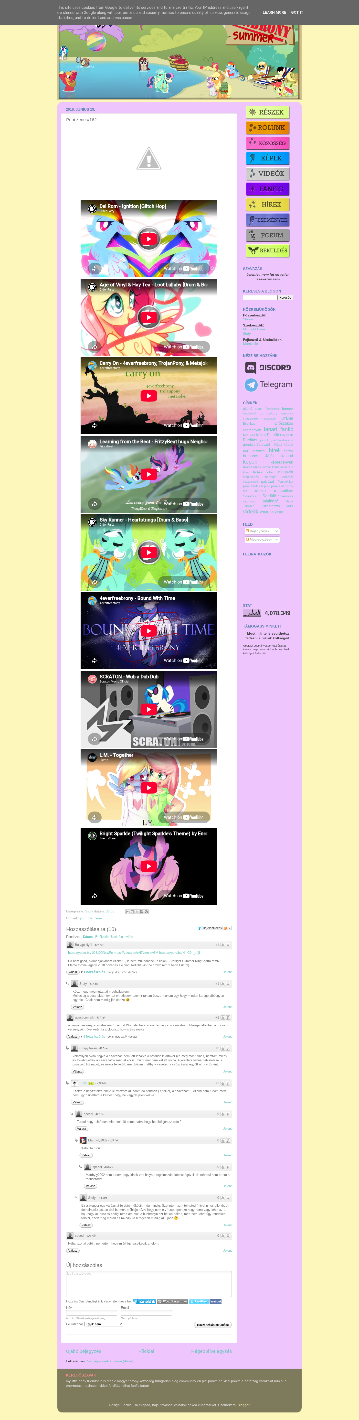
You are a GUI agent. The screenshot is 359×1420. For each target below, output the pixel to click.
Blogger (243, 1405)
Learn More (274, 12)
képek (250, 462)
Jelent (227, 972)
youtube (86, 918)
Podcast (257, 486)
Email (125, 1308)
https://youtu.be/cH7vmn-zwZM (136, 952)
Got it (297, 12)
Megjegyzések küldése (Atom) (110, 1361)
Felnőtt (273, 435)
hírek (275, 450)
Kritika (258, 472)
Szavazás (285, 496)
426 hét (108, 1167)
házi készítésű (254, 451)
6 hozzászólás (95, 1036)
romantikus (283, 490)
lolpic (270, 472)
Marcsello (250, 344)
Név (69, 1308)
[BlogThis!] (132, 911)
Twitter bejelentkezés (199, 1301)
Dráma (287, 418)
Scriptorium (252, 496)
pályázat (267, 481)
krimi (246, 472)
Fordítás (250, 440)
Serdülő (269, 496)
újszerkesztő (270, 506)
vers (289, 506)
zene (98, 918)
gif (266, 440)
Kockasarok (252, 467)
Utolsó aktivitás (122, 937)
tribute (289, 501)
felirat (261, 435)
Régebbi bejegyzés (211, 1351)
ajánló (247, 409)
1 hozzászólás (95, 972)
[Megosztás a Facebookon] (141, 911)
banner (287, 409)
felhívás (249, 435)
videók (250, 512)
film (282, 435)
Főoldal (146, 1351)
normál (287, 477)
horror (288, 451)
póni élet (278, 486)
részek (260, 490)
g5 (261, 440)
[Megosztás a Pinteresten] (146, 911)
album (259, 409)
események (252, 430)
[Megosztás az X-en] (137, 911)
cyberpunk (270, 418)
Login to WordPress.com (172, 1301)
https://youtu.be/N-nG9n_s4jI (179, 952)
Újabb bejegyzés (83, 1351)
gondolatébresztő (256, 444)
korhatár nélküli (282, 467)
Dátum (88, 937)
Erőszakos (284, 423)
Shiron (248, 319)
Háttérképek (283, 444)
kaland (287, 456)
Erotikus (249, 423)
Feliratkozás (75, 1324)
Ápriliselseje (273, 408)
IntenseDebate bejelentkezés (144, 1301)
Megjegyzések (260, 539)
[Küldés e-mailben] (127, 911)
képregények (282, 462)
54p (91, 1083)
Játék (270, 456)
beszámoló (249, 413)
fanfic (286, 429)
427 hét (99, 944)
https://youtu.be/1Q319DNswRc (90, 952)
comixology (268, 413)
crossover (250, 418)
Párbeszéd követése (227, 928)
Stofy (89, 911)
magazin (285, 472)
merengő (270, 477)
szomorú (249, 501)
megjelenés (251, 477)
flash (289, 435)
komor (267, 467)
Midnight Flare (254, 329)
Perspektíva (285, 481)
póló (267, 486)
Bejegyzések (259, 531)
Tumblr (248, 506)
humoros (250, 456)
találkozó (270, 501)
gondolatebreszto (281, 440)
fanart (270, 429)
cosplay (287, 413)
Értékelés (102, 937)
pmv (246, 486)
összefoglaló (250, 481)
